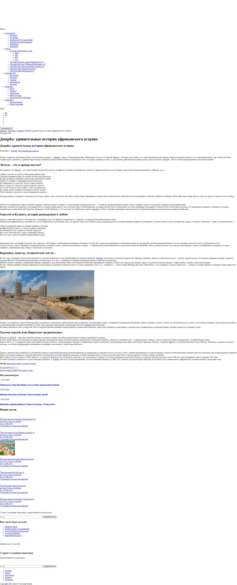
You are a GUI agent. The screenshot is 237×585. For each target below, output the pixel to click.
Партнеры (14, 44)
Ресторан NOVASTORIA (20, 98)
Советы (13, 80)
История (13, 35)
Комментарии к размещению (17, 529)
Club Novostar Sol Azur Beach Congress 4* (27, 66)
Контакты (14, 46)
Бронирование (16, 102)
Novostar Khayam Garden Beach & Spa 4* (27, 62)
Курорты (13, 78)
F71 (16, 60)
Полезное (9, 86)
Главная (8, 571)
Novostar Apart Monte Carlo (21, 51)
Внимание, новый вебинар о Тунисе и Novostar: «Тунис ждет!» (27, 404)
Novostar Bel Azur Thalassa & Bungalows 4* (28, 64)
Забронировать (6, 128)
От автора (14, 38)
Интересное (15, 82)
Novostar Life (10, 73)
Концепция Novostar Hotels (21, 40)
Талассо (13, 91)
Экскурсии (14, 93)
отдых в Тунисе (29, 363)
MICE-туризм (15, 95)
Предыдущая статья (8, 370)
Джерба (14, 151)
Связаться (9, 100)
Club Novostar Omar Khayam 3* (23, 69)
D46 (16, 53)
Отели (7, 49)
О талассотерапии (12, 533)
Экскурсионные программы (17, 531)
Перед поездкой (16, 104)
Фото (12, 89)
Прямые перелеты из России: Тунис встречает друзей (24, 394)
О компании (10, 33)
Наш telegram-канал (13, 535)
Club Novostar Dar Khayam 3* (22, 71)
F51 (16, 58)
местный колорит (14, 363)
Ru (6, 113)
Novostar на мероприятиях (21, 42)
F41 (16, 55)
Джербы (95, 209)
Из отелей (14, 75)
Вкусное (13, 84)
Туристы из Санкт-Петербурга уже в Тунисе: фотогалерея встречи (29, 385)
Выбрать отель (11, 527)
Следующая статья (25, 370)
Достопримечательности (28, 151)
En (6, 115)
